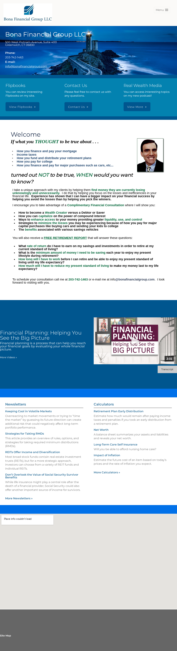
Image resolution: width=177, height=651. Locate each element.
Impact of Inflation (107, 455)
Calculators (104, 404)
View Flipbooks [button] (20, 107)
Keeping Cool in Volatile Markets (28, 411)
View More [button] (135, 107)
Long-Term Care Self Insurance (115, 444)
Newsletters (15, 404)
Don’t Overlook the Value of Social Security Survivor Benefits (41, 476)
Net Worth (101, 429)
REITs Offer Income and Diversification (32, 452)
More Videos (8, 357)
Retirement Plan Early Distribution (118, 411)
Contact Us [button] (76, 107)
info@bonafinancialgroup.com (26, 66)
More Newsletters (19, 498)
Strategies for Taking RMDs (24, 433)
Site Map (5, 635)
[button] (162, 10)
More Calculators (107, 472)
